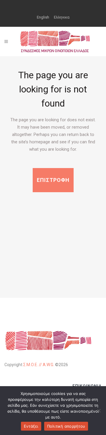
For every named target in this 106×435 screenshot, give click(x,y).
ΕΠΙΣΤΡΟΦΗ (53, 180)
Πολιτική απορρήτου (66, 426)
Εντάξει (31, 426)
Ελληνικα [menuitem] (61, 17)
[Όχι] (99, 411)
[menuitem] (43, 17)
